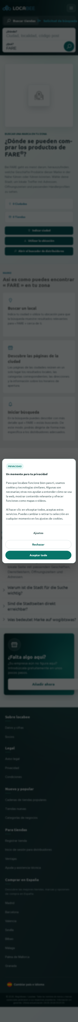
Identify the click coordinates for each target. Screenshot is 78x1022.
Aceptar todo (38, 555)
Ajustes (38, 533)
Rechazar (38, 544)
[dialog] (39, 511)
